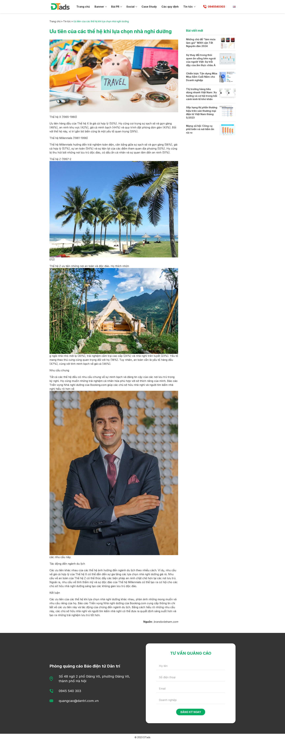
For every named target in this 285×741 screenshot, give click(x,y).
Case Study (149, 6)
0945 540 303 (70, 691)
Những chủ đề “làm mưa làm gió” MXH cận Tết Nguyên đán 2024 (200, 43)
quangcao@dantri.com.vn (79, 701)
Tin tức (188, 6)
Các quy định (170, 6)
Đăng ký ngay (190, 712)
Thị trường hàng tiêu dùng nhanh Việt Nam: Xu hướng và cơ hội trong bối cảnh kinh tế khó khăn (201, 94)
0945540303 (216, 6)
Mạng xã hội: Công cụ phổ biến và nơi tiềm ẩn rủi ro (200, 129)
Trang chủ (83, 6)
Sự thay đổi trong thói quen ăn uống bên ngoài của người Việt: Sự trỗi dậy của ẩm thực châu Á (201, 60)
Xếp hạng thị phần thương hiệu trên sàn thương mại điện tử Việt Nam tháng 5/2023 (201, 112)
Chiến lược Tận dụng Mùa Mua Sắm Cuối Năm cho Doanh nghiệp (201, 77)
